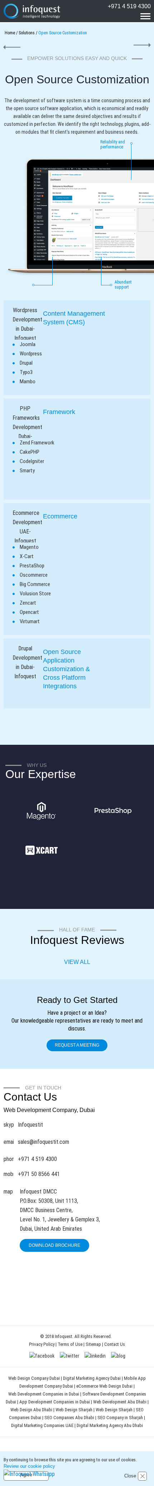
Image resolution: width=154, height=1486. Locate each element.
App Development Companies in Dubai (55, 1401)
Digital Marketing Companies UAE (42, 1425)
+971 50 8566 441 (39, 1174)
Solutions (27, 32)
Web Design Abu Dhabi (31, 1409)
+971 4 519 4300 (129, 6)
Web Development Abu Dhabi (120, 1401)
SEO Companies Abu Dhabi (69, 1417)
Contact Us (114, 1344)
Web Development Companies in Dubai (43, 1394)
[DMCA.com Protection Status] (73, 1305)
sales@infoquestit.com (43, 1141)
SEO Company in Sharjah (120, 1417)
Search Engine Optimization (125, 45)
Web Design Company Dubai (34, 1378)
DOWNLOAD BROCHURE (54, 1245)
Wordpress (31, 353)
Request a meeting (77, 1045)
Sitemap (93, 1344)
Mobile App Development (26, 45)
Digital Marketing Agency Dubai (92, 1378)
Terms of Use (70, 1344)
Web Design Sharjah (74, 1409)
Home (10, 32)
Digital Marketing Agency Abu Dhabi (110, 1425)
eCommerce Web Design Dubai (105, 1386)
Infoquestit (30, 1124)
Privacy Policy (41, 1344)
